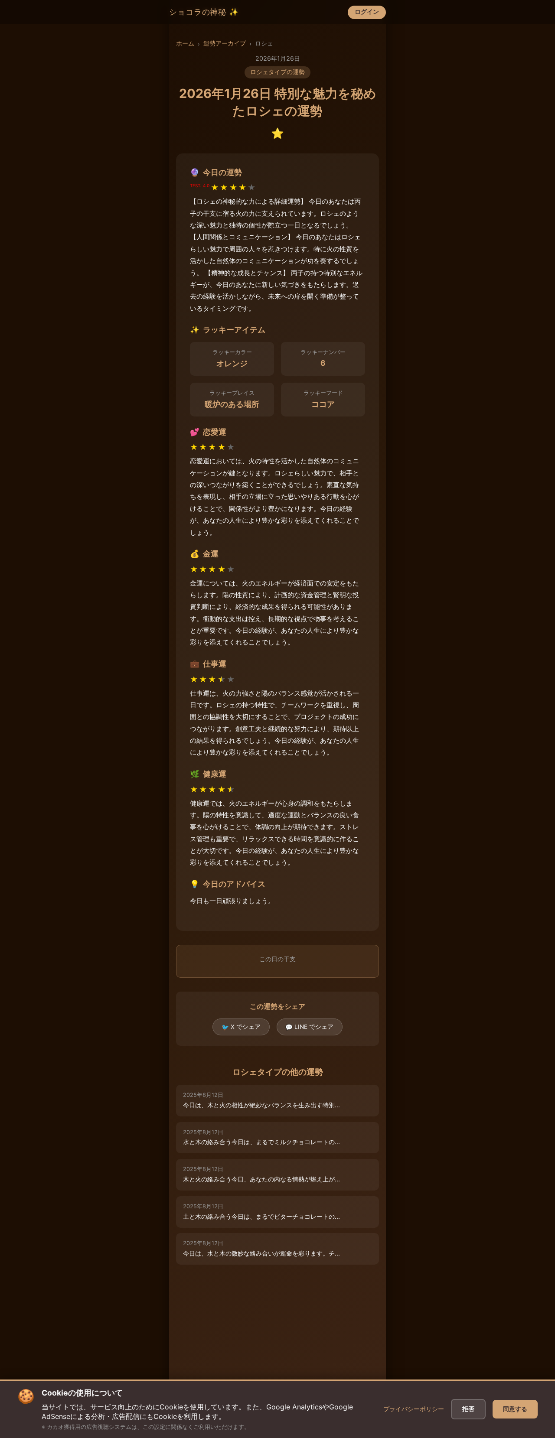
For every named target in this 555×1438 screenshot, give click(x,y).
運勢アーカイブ (224, 43)
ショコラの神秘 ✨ (204, 12)
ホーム (185, 43)
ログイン (367, 11)
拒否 (468, 1408)
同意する (515, 1408)
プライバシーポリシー (413, 1408)
